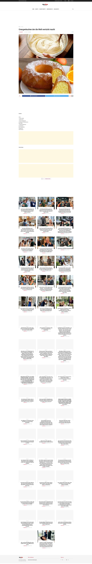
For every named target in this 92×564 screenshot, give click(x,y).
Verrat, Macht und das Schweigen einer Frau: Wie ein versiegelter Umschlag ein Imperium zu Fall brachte (27, 309)
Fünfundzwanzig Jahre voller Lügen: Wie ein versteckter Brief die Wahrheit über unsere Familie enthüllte (27, 328)
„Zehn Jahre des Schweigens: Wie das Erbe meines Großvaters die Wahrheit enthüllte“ (64, 523)
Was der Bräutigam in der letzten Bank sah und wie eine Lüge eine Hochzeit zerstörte (27, 441)
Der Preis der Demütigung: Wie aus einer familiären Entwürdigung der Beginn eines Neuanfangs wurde (46, 309)
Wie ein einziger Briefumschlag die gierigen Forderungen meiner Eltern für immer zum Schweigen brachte (46, 268)
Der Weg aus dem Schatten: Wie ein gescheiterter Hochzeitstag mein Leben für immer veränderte (27, 249)
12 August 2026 (67, 381)
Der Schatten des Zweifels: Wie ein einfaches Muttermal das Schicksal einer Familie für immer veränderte (27, 400)
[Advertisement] (46, 18)
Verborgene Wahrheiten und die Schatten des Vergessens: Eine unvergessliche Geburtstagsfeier (65, 421)
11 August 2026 (48, 443)
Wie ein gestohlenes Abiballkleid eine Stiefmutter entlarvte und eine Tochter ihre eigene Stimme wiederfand (46, 400)
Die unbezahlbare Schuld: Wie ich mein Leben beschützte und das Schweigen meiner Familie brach (46, 523)
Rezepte (22, 26)
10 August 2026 (30, 505)
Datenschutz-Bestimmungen (22, 0)
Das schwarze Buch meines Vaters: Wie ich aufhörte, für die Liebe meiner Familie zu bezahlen (65, 483)
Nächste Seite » (48, 178)
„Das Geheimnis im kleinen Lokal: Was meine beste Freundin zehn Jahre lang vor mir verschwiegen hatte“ (27, 288)
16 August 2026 (30, 213)
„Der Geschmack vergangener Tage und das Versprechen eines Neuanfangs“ (46, 328)
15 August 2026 (48, 232)
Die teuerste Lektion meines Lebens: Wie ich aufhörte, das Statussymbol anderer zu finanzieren (46, 483)
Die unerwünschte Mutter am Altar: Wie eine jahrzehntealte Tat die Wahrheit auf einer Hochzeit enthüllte (27, 502)
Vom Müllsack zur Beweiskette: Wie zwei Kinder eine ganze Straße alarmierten (27, 421)
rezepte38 (25, 213)
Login (72, 0)
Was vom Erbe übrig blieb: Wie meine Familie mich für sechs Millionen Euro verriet (27, 543)
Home (19, 26)
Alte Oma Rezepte (23, 559)
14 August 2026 (67, 272)
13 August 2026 (30, 331)
